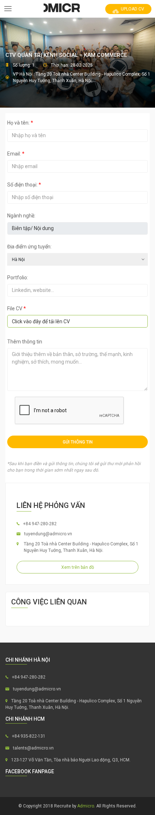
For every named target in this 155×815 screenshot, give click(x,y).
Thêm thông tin (24, 342)
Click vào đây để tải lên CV (41, 321)
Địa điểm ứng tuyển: (29, 246)
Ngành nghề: (21, 216)
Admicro (85, 806)
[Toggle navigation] (8, 8)
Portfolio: (17, 277)
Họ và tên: (20, 123)
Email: (16, 154)
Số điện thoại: (24, 185)
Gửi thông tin (78, 442)
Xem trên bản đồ (77, 567)
